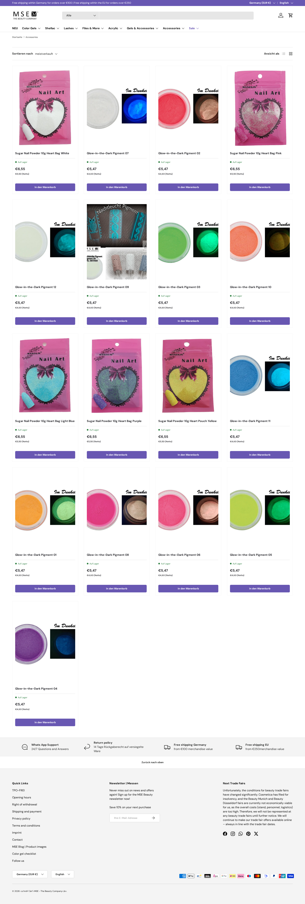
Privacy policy (21, 818)
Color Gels (29, 28)
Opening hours (21, 797)
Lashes (69, 28)
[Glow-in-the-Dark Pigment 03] (188, 242)
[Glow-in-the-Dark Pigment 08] (117, 510)
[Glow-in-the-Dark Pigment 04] (45, 644)
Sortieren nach (22, 53)
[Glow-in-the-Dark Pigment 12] (45, 242)
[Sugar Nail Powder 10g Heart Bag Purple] (117, 376)
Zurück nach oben (153, 762)
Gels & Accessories (140, 28)
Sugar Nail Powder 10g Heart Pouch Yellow (187, 421)
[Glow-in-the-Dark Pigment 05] (260, 510)
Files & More (91, 28)
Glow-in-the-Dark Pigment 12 (35, 287)
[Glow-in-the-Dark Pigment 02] (188, 109)
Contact (17, 840)
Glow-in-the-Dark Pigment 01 (35, 555)
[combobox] (158, 15)
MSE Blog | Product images (29, 847)
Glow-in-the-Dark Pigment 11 (250, 421)
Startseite (17, 37)
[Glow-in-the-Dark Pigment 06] (188, 510)
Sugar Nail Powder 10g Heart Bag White (42, 153)
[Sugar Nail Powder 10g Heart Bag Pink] (260, 109)
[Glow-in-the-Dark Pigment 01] (45, 510)
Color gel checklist (24, 854)
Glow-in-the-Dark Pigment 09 (108, 287)
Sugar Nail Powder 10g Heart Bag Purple (114, 421)
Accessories (171, 28)
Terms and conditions (26, 825)
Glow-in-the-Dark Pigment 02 (179, 153)
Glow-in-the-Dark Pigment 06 (179, 555)
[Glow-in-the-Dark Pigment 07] (117, 109)
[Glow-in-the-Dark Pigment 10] (260, 242)
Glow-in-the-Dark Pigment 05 (251, 555)
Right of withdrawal (24, 804)
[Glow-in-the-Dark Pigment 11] (260, 376)
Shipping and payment (26, 811)
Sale (192, 28)
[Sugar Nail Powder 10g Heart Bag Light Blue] (45, 376)
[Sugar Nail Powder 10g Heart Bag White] (45, 109)
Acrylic (113, 28)
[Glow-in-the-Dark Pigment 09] (117, 242)
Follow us (18, 861)
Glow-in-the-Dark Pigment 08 (108, 555)
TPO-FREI (18, 790)
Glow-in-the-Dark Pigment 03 (179, 287)
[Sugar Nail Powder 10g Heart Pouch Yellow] (188, 376)
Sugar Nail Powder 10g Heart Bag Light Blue (45, 421)
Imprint (17, 832)
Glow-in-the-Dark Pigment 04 (36, 688)
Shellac (50, 28)
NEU (15, 28)
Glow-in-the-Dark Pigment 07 (108, 153)
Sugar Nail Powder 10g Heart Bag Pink (256, 153)
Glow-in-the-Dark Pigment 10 (250, 287)
